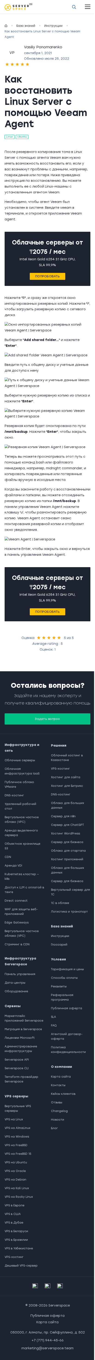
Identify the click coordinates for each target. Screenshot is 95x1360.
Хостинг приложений (67, 859)
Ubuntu (22, 136)
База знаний (25, 25)
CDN (8, 857)
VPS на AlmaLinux (17, 1128)
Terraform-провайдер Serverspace (21, 1079)
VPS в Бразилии (16, 1239)
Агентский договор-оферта (67, 1036)
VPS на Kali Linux (17, 1188)
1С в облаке (60, 903)
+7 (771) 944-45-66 (48, 1340)
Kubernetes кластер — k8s (22, 876)
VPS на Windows (17, 1136)
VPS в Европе (14, 1205)
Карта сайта (61, 1076)
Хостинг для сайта (65, 777)
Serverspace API (17, 1059)
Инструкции (53, 25)
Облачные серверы (20, 760)
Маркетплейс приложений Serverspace (24, 1018)
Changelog (59, 1111)
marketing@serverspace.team (47, 1348)
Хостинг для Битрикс (67, 786)
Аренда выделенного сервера (21, 833)
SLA (53, 1017)
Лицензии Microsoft (20, 1037)
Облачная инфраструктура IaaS (22, 771)
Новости (57, 1119)
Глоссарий (59, 944)
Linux (9, 136)
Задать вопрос (47, 719)
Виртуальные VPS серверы (18, 1108)
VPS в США (13, 1214)
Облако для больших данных (67, 805)
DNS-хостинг (14, 795)
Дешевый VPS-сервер (21, 1265)
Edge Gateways (17, 922)
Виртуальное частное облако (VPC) (22, 820)
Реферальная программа (62, 997)
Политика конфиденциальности (68, 1050)
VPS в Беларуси (16, 1231)
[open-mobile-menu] (87, 7)
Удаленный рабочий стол (20, 806)
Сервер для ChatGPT (67, 825)
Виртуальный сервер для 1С (70, 892)
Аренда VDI (13, 865)
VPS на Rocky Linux (19, 1196)
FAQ (54, 1025)
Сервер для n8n (63, 816)
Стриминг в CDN (17, 944)
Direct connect (16, 900)
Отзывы (56, 1102)
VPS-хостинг (14, 1257)
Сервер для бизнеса (67, 842)
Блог (54, 1128)
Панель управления (20, 974)
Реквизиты (59, 986)
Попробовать (47, 276)
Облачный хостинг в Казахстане (67, 758)
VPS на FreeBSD (16, 1145)
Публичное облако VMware (19, 784)
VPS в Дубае (14, 1222)
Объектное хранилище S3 (22, 846)
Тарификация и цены (67, 969)
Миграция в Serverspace (23, 1029)
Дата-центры (15, 982)
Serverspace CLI (17, 1068)
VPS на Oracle (15, 1171)
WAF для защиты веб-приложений (21, 912)
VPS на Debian (15, 1179)
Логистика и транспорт (69, 911)
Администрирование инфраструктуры (21, 1049)
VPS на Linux (14, 1119)
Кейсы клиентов (63, 1093)
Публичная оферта (66, 1008)
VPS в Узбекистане (19, 1248)
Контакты (58, 1085)
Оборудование (16, 991)
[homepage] (6, 26)
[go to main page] (18, 7)
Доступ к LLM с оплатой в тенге (24, 890)
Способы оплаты (64, 977)
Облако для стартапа (68, 850)
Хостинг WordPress (65, 833)
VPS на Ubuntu (16, 1162)
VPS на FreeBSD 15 (18, 1153)
